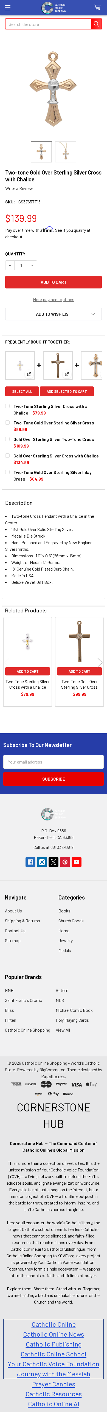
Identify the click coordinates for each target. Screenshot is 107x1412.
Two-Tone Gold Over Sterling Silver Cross (53, 422)
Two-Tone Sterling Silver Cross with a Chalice (27, 684)
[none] (53, 89)
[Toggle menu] (7, 7)
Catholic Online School (53, 1354)
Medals (64, 950)
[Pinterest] (65, 862)
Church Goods (71, 920)
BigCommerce (52, 1069)
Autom (62, 990)
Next (99, 662)
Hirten (10, 1020)
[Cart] (98, 7)
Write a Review (19, 188)
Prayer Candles (53, 1384)
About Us (13, 910)
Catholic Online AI (53, 1404)
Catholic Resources (54, 1394)
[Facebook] (30, 862)
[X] (53, 862)
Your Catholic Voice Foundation (53, 1364)
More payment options (53, 299)
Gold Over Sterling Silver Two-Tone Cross (53, 439)
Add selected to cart (67, 391)
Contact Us (15, 930)
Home (63, 930)
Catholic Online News (53, 1334)
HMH (9, 990)
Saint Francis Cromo (23, 1000)
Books (64, 910)
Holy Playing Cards (72, 1020)
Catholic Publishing (53, 1344)
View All (63, 1029)
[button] (53, 314)
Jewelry (65, 940)
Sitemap (13, 940)
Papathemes (53, 1076)
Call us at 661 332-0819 (53, 847)
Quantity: (16, 253)
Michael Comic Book (74, 1010)
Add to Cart (28, 671)
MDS (60, 1000)
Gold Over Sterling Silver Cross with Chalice (56, 455)
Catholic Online (54, 1324)
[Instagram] (42, 862)
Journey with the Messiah (53, 1374)
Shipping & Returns (22, 920)
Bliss (9, 1010)
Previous (7, 662)
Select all (22, 391)
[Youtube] (76, 862)
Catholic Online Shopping (27, 1029)
